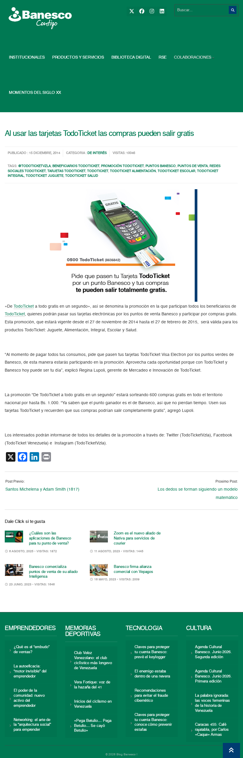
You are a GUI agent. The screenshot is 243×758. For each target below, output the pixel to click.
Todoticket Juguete (44, 176)
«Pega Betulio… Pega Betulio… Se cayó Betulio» (92, 726)
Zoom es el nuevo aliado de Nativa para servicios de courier (137, 538)
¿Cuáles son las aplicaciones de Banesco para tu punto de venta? (50, 538)
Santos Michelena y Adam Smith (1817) (42, 489)
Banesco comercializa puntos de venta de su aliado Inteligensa (53, 572)
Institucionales (27, 57)
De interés (97, 153)
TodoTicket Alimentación (133, 171)
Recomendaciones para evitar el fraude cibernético (151, 696)
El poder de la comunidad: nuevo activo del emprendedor (29, 698)
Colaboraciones (192, 57)
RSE (163, 57)
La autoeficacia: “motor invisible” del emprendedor (30, 671)
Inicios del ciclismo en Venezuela (93, 704)
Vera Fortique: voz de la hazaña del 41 (92, 684)
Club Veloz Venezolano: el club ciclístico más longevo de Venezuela (93, 660)
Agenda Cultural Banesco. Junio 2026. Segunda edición (213, 652)
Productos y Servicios (78, 57)
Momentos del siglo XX (35, 93)
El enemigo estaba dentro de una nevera (152, 673)
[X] (131, 11)
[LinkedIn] (162, 11)
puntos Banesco (161, 166)
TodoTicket (97, 171)
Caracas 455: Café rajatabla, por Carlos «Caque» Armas (212, 730)
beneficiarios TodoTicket (75, 166)
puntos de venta (193, 166)
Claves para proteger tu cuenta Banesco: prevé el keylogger (152, 652)
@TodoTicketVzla (34, 166)
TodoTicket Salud (81, 176)
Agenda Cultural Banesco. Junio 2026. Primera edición (213, 676)
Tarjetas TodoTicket (66, 171)
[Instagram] (151, 11)
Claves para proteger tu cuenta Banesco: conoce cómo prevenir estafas (153, 722)
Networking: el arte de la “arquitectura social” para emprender (32, 725)
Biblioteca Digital (131, 57)
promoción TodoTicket (122, 166)
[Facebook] (141, 11)
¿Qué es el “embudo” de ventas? (31, 649)
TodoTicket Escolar (176, 171)
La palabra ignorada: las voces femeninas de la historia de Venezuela (212, 703)
